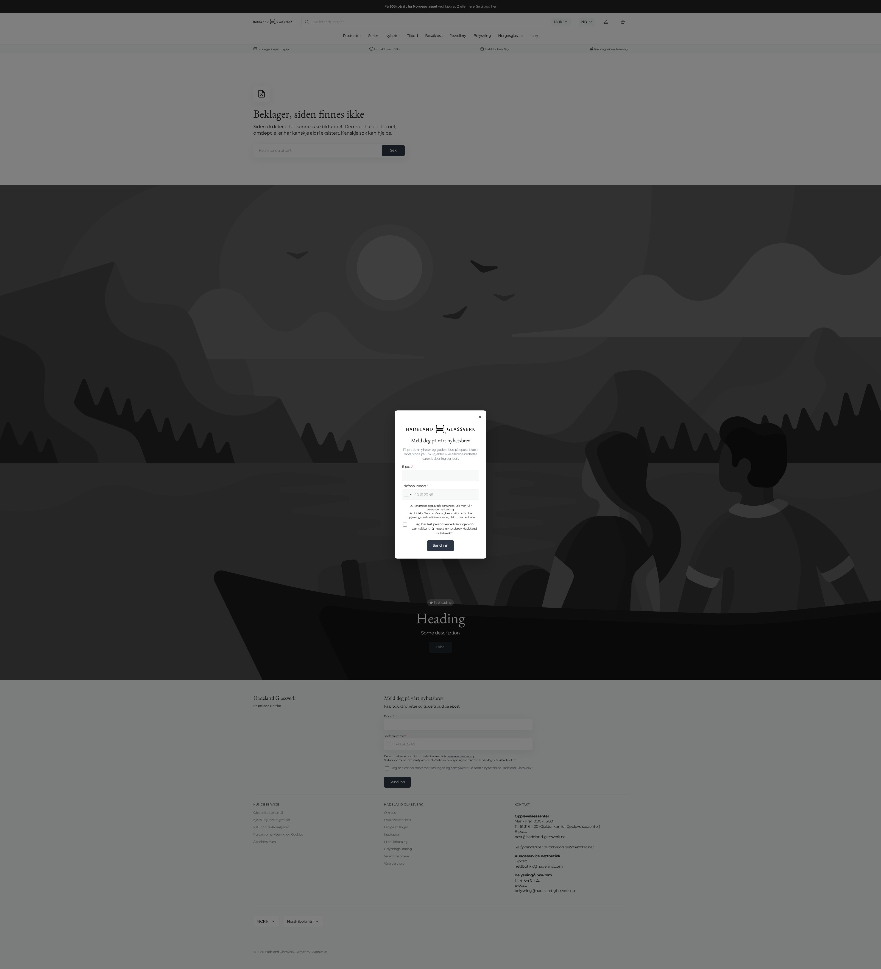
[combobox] (407, 495)
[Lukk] (480, 417)
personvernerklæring (440, 509)
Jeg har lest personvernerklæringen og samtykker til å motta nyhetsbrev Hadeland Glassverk (444, 528)
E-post (407, 467)
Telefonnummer (415, 486)
